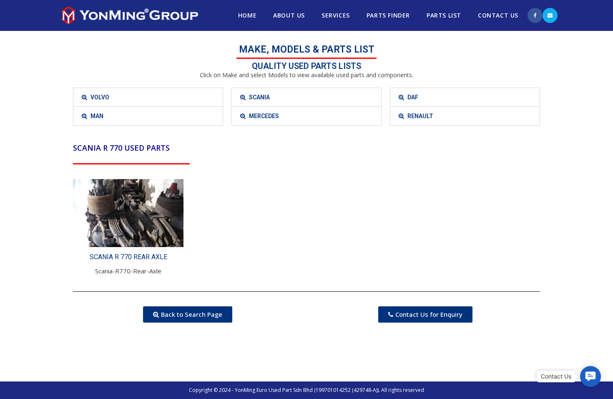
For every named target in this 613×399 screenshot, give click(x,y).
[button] (187, 314)
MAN (96, 116)
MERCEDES (264, 116)
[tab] (148, 97)
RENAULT (420, 116)
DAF (412, 97)
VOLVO (99, 97)
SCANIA (259, 97)
